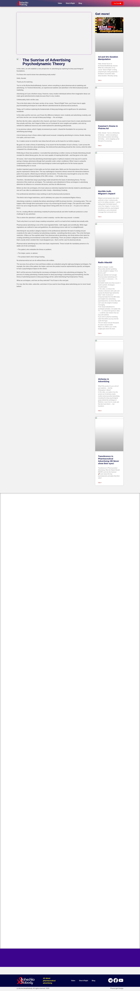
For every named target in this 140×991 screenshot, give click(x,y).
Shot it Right (70, 3)
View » (100, 80)
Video (60, 3)
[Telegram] (110, 980)
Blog (80, 3)
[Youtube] (121, 980)
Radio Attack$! (105, 262)
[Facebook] (115, 980)
